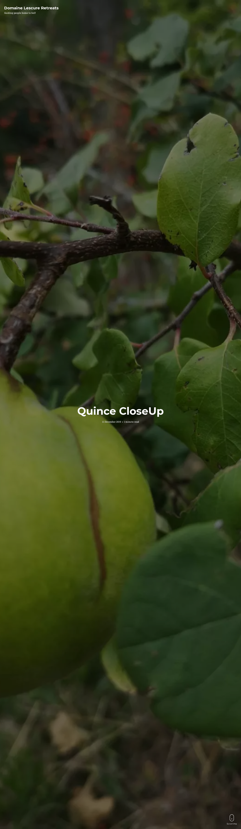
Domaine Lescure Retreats (31, 8)
